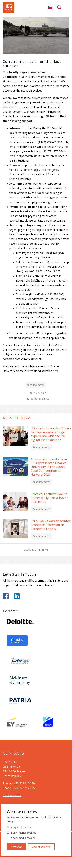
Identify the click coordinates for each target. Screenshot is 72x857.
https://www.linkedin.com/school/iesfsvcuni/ (17, 596)
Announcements (35, 385)
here (63, 326)
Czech (50, 7)
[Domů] (8, 7)
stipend (42, 174)
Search (59, 7)
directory (43, 206)
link (53, 350)
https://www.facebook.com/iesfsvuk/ (6, 596)
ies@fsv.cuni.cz (12, 795)
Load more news (36, 549)
